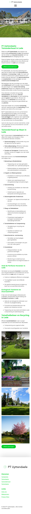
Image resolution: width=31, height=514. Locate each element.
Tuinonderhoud (6, 481)
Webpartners (5, 494)
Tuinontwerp (5, 479)
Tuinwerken (5, 477)
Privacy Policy (5, 497)
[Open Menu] (15, 5)
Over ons (4, 492)
